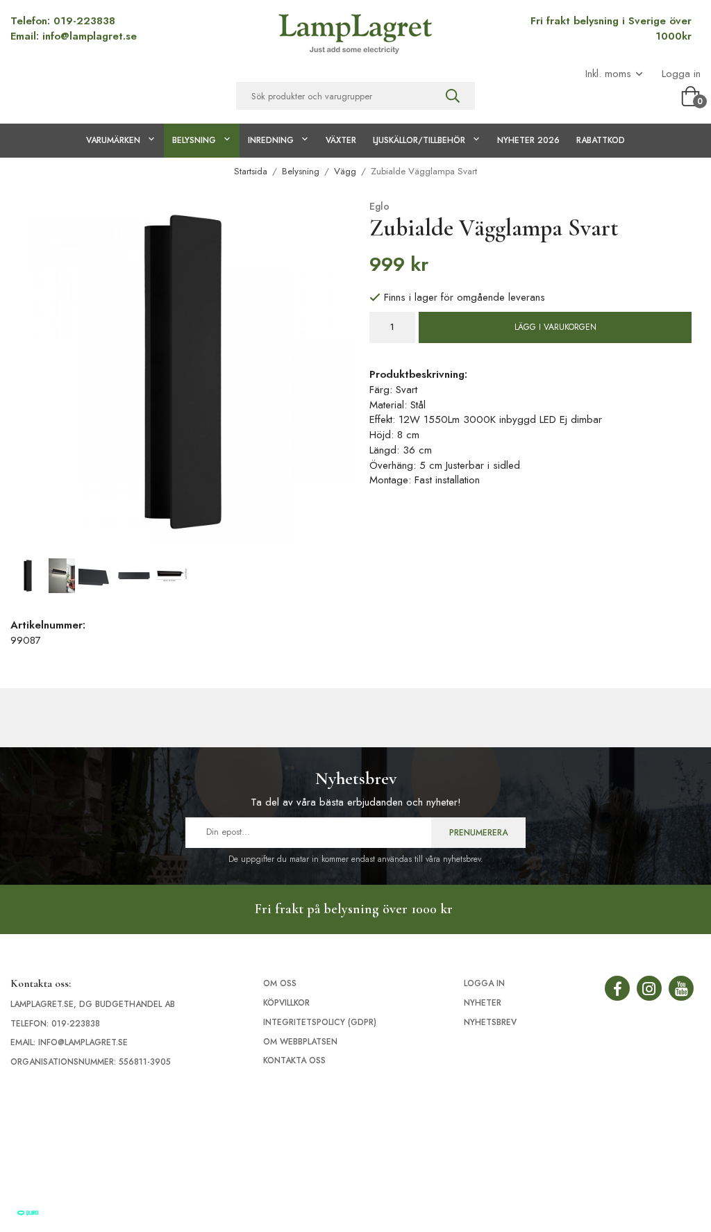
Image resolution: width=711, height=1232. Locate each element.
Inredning (271, 140)
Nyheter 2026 (528, 140)
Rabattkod (600, 140)
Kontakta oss (294, 1060)
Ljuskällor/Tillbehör (419, 140)
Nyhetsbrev (490, 1022)
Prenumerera (478, 832)
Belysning (194, 140)
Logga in (681, 74)
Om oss (279, 983)
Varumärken (113, 140)
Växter (341, 140)
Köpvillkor (286, 1003)
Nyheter (482, 1003)
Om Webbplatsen (300, 1041)
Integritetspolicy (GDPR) (319, 1022)
